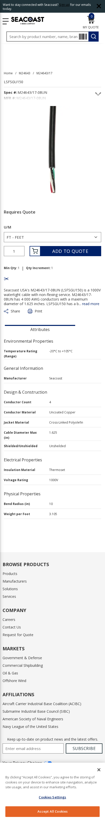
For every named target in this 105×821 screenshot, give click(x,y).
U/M (7, 227)
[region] (52, 792)
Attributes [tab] (40, 329)
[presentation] (40, 329)
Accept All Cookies (52, 811)
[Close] (98, 769)
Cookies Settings (52, 797)
